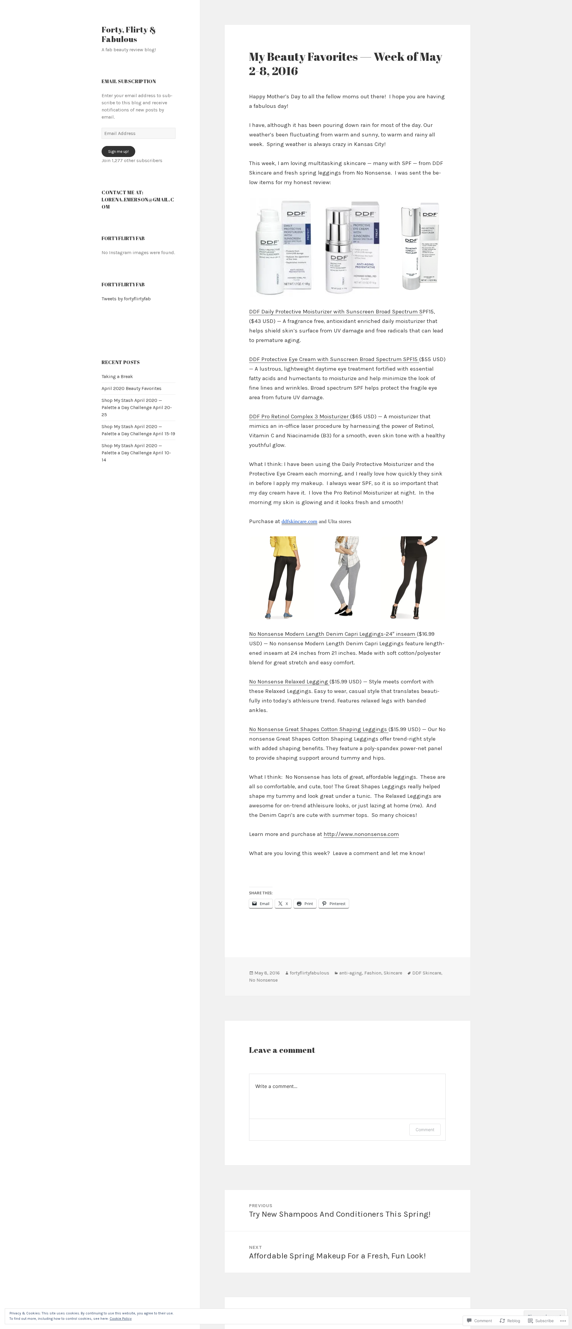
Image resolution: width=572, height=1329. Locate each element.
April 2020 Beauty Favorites (131, 388)
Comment (425, 1129)
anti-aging (350, 973)
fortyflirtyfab (123, 284)
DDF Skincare (426, 973)
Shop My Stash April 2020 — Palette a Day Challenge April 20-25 (137, 407)
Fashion (372, 973)
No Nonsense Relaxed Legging (289, 681)
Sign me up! (118, 151)
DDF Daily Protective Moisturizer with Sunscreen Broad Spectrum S (335, 311)
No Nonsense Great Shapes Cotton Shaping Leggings (318, 729)
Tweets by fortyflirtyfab (126, 298)
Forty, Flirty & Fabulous (129, 34)
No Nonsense (263, 980)
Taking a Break (117, 376)
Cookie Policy (121, 1318)
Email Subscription (129, 81)
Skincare (393, 973)
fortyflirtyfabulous (309, 973)
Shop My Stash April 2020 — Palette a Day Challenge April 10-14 (136, 453)
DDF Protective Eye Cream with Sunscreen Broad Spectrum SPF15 (334, 359)
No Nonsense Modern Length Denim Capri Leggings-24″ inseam (333, 634)
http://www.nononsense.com (361, 834)
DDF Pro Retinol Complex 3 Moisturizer (299, 416)
